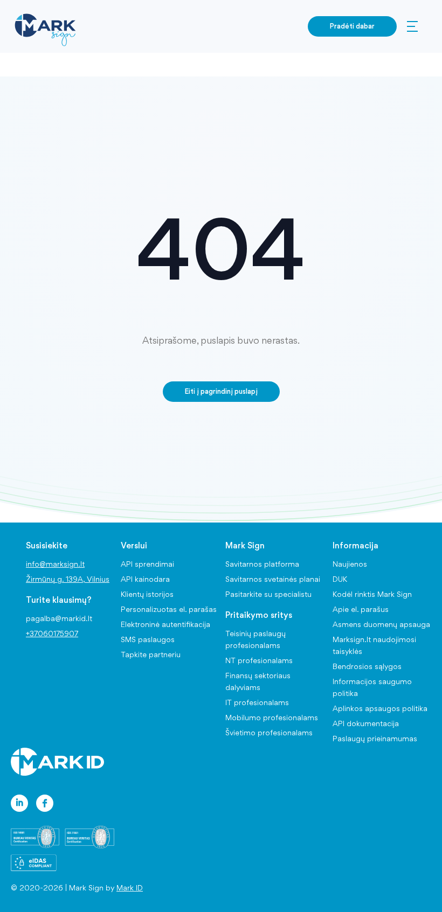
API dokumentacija (366, 723)
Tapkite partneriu (151, 654)
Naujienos (350, 564)
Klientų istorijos (147, 594)
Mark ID (129, 887)
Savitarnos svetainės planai (272, 579)
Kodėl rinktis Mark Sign (372, 594)
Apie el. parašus (361, 609)
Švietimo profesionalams (269, 732)
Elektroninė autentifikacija (165, 624)
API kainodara (145, 579)
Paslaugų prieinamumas (375, 738)
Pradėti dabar (352, 26)
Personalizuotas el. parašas (169, 609)
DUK (340, 579)
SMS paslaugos (148, 639)
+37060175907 (52, 633)
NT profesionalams (259, 660)
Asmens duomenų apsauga (381, 624)
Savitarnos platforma (262, 564)
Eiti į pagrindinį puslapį (221, 391)
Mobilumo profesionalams (271, 717)
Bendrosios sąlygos (367, 666)
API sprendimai (147, 564)
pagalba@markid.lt (59, 618)
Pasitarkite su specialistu (268, 594)
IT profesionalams (257, 702)
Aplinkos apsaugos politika (380, 708)
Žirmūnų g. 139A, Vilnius (67, 579)
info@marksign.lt (55, 564)
